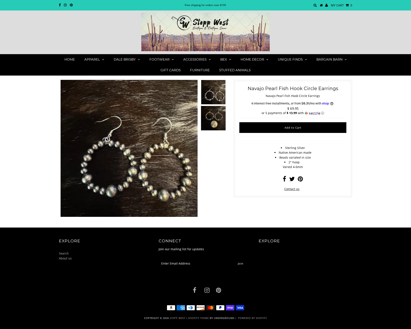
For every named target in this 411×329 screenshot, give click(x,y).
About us (65, 258)
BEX (223, 59)
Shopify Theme (198, 318)
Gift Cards (171, 70)
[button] (292, 113)
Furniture (200, 70)
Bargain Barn (329, 59)
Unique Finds (290, 59)
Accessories (195, 59)
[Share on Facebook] (284, 180)
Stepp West (177, 318)
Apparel (92, 59)
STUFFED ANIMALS (235, 70)
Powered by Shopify (252, 318)
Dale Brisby (125, 59)
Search (64, 253)
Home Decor (252, 59)
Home (69, 59)
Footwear (159, 59)
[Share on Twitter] (292, 180)
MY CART (341, 5)
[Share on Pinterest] (300, 180)
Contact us (291, 189)
